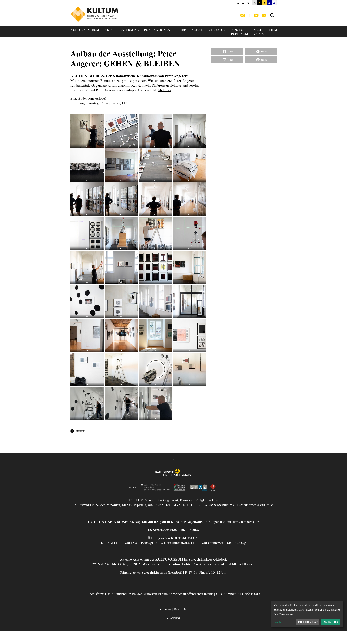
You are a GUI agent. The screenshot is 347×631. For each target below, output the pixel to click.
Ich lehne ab (307, 622)
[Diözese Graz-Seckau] (173, 475)
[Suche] (272, 15)
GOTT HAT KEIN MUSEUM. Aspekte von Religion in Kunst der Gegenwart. (146, 521)
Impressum (164, 609)
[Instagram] (264, 15)
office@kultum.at (261, 504)
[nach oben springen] (173, 460)
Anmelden (174, 617)
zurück (80, 431)
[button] (227, 51)
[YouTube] (256, 15)
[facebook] (249, 15)
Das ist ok (330, 622)
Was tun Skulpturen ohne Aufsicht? (169, 564)
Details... (278, 622)
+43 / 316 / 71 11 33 (187, 504)
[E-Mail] (242, 15)
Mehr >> (164, 90)
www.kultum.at (224, 504)
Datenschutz (182, 609)
